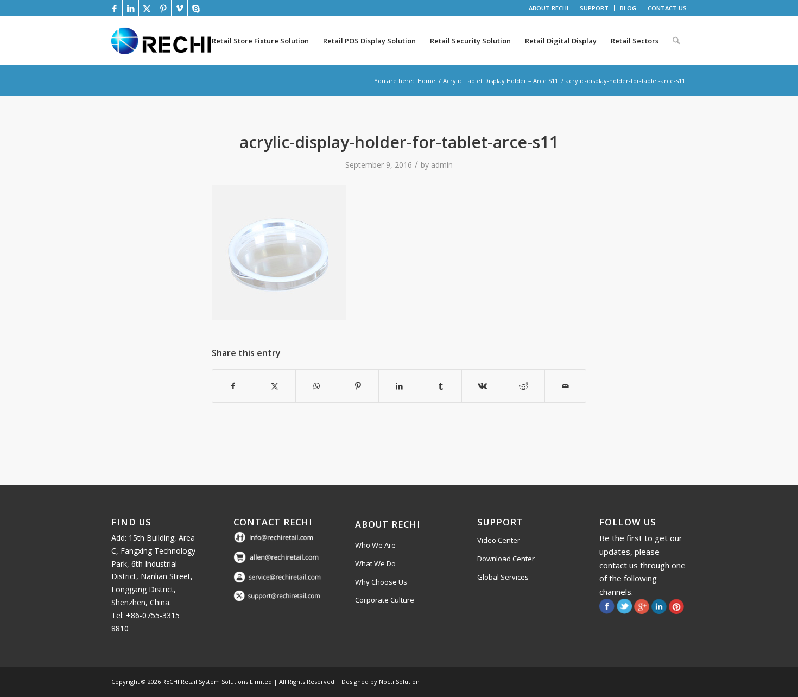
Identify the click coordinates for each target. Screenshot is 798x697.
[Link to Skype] (196, 8)
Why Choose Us (381, 582)
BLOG (628, 8)
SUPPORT (594, 8)
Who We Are (375, 545)
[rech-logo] (163, 41)
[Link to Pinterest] (163, 8)
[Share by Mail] (565, 386)
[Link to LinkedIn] (130, 8)
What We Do (375, 563)
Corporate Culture (384, 600)
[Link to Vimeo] (179, 8)
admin (442, 165)
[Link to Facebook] (114, 8)
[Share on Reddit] (523, 386)
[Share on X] (274, 386)
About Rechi (388, 524)
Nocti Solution (399, 681)
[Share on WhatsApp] (316, 386)
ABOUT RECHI (548, 8)
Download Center (506, 558)
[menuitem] (548, 8)
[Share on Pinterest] (357, 386)
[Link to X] (147, 8)
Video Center (498, 540)
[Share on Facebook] (233, 386)
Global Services (503, 577)
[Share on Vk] (482, 386)
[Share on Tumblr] (440, 386)
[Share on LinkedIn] (399, 386)
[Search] (676, 41)
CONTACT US (667, 8)
